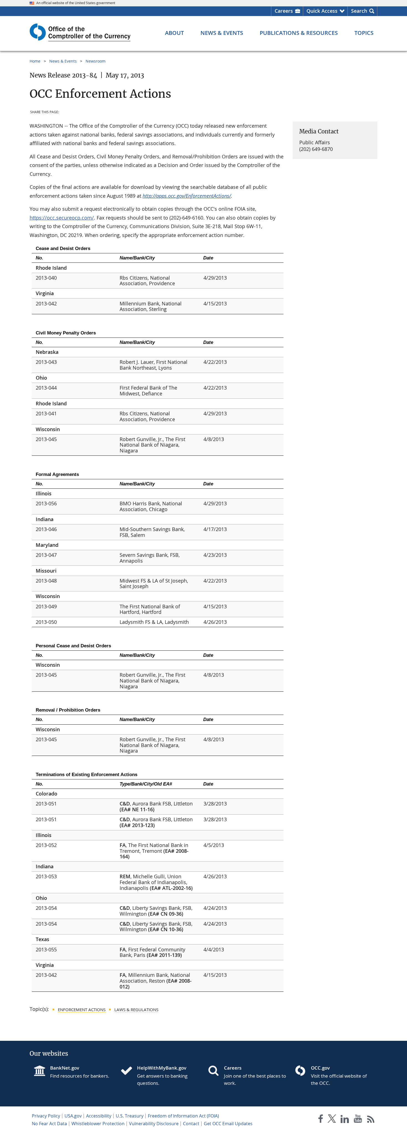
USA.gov (73, 1116)
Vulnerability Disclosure (154, 1124)
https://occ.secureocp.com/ (62, 217)
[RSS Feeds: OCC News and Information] (371, 1119)
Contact (191, 1124)
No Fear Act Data (49, 1124)
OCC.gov (320, 1068)
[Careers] (215, 1071)
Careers (284, 10)
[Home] (128, 1071)
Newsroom (95, 61)
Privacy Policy (46, 1116)
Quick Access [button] (322, 10)
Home (35, 61)
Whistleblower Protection (98, 1124)
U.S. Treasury (129, 1116)
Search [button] (359, 10)
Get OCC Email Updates (228, 1124)
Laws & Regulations (136, 1009)
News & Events (63, 61)
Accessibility (98, 1116)
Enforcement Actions (81, 1009)
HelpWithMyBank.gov (161, 1068)
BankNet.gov (64, 1068)
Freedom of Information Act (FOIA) (183, 1116)
